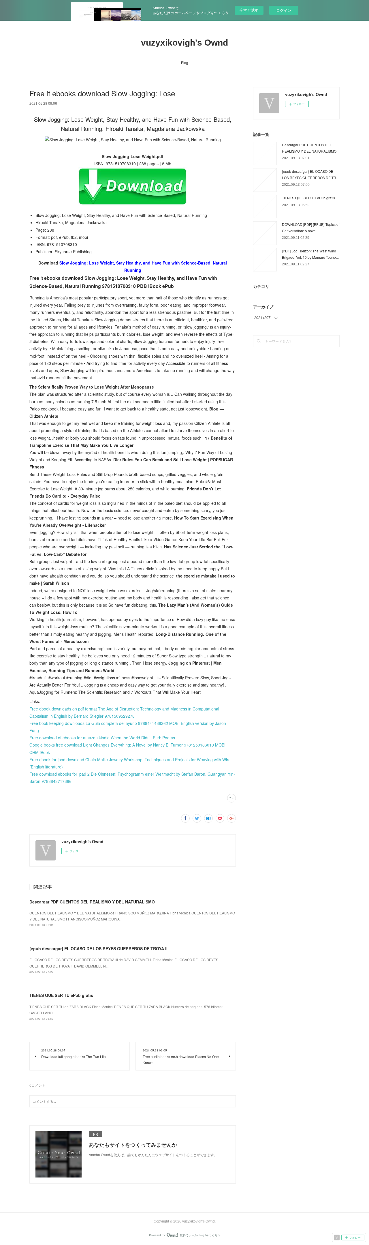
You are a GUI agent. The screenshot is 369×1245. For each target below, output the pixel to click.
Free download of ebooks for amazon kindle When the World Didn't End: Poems (102, 737)
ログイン (283, 10)
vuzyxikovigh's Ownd (184, 42)
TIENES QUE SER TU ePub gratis (61, 995)
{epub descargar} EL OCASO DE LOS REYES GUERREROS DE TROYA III (99, 948)
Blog (184, 62)
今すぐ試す (249, 10)
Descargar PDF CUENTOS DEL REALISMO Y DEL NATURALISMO (92, 902)
